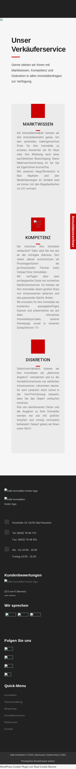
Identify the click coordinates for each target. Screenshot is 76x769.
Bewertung (10, 708)
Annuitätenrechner (14, 715)
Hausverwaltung (13, 701)
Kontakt (8, 728)
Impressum (40, 755)
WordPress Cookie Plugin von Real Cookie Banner (28, 766)
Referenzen (10, 722)
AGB (62, 755)
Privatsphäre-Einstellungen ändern (38, 761)
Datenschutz (53, 755)
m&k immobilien (17, 755)
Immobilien (10, 695)
